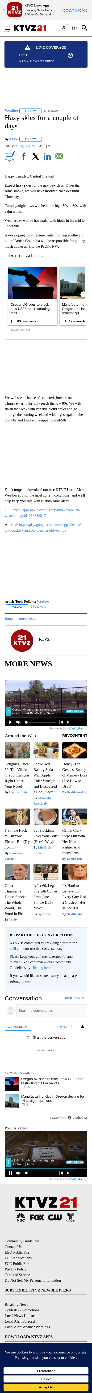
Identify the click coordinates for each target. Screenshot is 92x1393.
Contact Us (13, 1247)
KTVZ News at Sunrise (36, 61)
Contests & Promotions (22, 1310)
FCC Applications (18, 1258)
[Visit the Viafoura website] (77, 1118)
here (26, 981)
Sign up (79, 998)
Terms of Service (17, 1275)
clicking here (40, 968)
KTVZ (13, 139)
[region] (46, 1059)
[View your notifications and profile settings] (82, 1026)
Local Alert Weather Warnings (27, 1327)
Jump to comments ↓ (20, 619)
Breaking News (16, 1304)
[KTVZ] (32, 28)
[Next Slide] (83, 294)
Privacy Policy (15, 1269)
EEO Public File (17, 1252)
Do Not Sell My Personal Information (33, 1280)
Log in (68, 998)
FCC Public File (17, 1264)
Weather (43, 601)
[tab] (18, 1027)
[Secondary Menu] (11, 28)
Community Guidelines (22, 1241)
